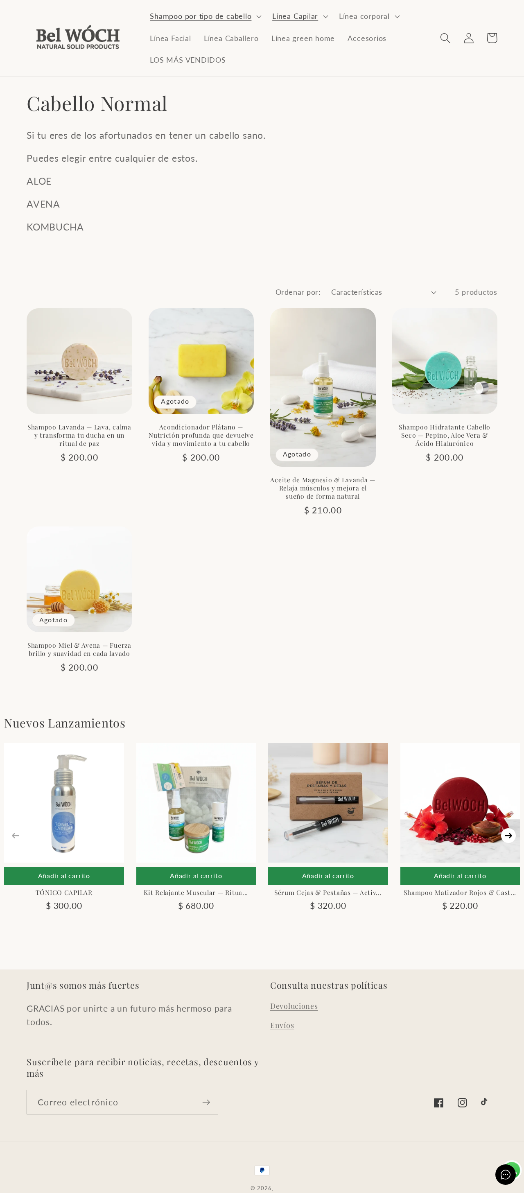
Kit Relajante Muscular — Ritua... (196, 892)
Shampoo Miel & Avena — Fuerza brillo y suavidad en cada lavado (79, 649)
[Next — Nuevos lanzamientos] (508, 835)
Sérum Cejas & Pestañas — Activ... (328, 892)
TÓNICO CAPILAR (64, 892)
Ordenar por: (298, 291)
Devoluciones (294, 1006)
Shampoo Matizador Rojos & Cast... (460, 892)
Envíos (282, 1025)
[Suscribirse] (206, 1102)
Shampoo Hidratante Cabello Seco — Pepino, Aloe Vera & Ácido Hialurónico (444, 435)
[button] (205, 16)
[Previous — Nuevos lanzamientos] (15, 835)
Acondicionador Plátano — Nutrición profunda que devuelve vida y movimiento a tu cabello (201, 435)
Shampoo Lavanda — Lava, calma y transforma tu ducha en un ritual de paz (79, 435)
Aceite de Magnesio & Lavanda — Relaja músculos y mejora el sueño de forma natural (322, 488)
